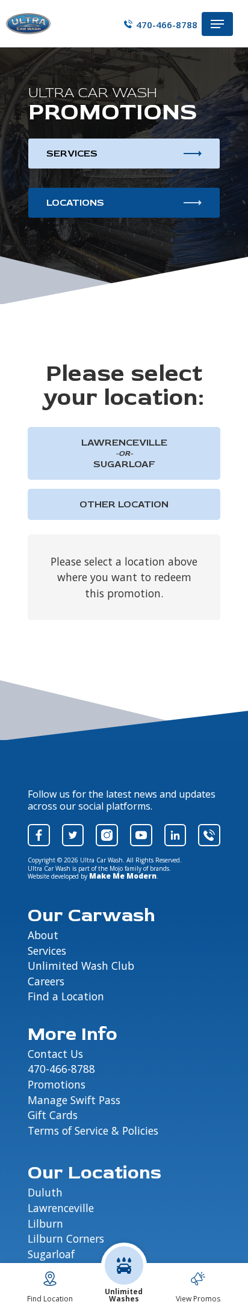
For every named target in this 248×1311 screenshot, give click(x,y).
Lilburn (45, 1224)
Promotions (56, 1085)
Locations (75, 203)
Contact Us (55, 1054)
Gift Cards (53, 1115)
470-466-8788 (166, 24)
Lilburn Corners (66, 1239)
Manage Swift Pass (74, 1100)
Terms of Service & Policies (93, 1131)
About (43, 935)
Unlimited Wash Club (81, 966)
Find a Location (66, 996)
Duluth (45, 1192)
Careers (46, 981)
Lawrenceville (61, 1208)
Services (72, 154)
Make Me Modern (123, 876)
